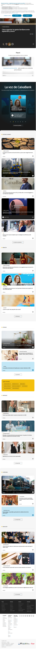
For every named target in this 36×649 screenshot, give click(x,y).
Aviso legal (8, 642)
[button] (18, 115)
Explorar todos (12, 610)
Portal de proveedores (16, 624)
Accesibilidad (3, 644)
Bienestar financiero (30, 608)
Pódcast (11, 609)
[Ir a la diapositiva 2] (15, 121)
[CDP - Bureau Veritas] (32, 644)
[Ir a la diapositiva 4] (20, 121)
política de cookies (14, 12)
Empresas (10, 620)
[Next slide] (25, 122)
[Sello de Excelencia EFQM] (25, 644)
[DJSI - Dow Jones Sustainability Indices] (29, 644)
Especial (11, 605)
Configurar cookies (6, 15)
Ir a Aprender (17, 374)
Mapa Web (12, 643)
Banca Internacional (10, 633)
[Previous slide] (10, 122)
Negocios (10, 621)
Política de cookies (4, 642)
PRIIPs (9, 636)
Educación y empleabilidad (29, 607)
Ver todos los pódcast (17, 125)
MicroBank (16, 620)
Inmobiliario (20, 605)
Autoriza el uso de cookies (10, 68)
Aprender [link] (3, 606)
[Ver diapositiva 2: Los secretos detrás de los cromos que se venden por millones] (7, 44)
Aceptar (27, 15)
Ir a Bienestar (17, 316)
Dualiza (15, 627)
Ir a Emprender (17, 463)
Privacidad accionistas (8, 645)
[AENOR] (21, 644)
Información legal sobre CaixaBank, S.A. (6, 643)
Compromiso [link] (4, 609)
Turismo (19, 606)
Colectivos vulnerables (30, 605)
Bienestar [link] (3, 605)
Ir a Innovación (17, 594)
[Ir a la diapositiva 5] (22, 121)
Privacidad (3, 645)
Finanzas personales (15, 388)
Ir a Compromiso (17, 519)
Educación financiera (7, 388)
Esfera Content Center (4, 620)
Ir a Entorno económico (17, 242)
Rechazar (16, 15)
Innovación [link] (3, 610)
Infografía (11, 606)
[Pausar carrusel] (33, 44)
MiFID (9, 635)
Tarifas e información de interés (10, 623)
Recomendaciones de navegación (9, 644)
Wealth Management (10, 629)
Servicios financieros (21, 609)
